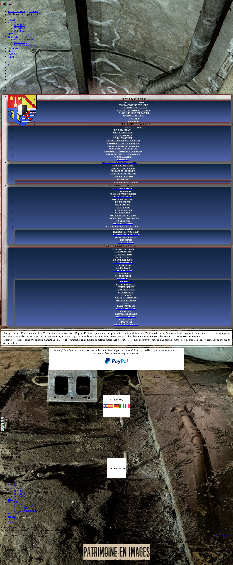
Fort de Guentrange (23, 39)
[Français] (127, 405)
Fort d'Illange (20, 42)
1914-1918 (19, 28)
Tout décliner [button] (28, 535)
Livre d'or (12, 53)
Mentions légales (116, 468)
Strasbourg (13, 48)
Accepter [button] (44, 541)
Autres (11, 56)
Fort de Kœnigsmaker (25, 45)
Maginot (12, 51)
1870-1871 (19, 25)
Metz (10, 34)
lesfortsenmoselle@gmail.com (23, 11)
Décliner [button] (58, 541)
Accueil (11, 19)
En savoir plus (222, 535)
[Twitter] (9, 65)
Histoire (12, 22)
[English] (105, 405)
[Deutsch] (116, 405)
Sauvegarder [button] (34, 558)
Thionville (13, 36)
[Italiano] (122, 405)
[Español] (111, 405)
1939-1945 (19, 31)
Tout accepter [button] (10, 535)
